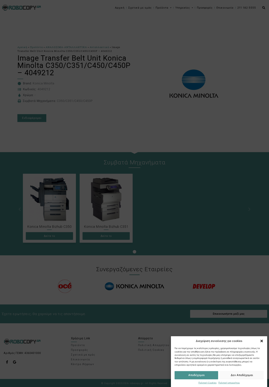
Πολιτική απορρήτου (229, 382)
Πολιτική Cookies (207, 382)
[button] (262, 341)
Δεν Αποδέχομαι (242, 375)
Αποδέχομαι (196, 375)
